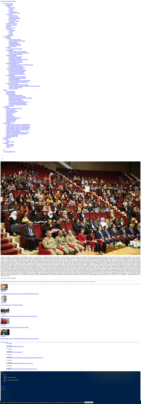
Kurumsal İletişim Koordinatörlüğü (17, 76)
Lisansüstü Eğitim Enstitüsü (15, 48)
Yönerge (11, 31)
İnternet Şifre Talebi (11, 120)
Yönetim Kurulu (13, 11)
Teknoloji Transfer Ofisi (12, 136)
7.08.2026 (3, 336)
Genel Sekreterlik (10, 91)
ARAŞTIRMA (7, 123)
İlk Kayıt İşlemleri (10, 110)
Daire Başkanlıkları (10, 94)
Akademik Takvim (10, 112)
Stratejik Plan (9, 35)
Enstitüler (8, 47)
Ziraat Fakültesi (13, 46)
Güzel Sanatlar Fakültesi (15, 39)
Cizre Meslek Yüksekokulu (15, 56)
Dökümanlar (9, 29)
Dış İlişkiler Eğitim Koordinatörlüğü (14, 68)
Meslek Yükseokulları (11, 55)
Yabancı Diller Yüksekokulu (16, 54)
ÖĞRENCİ (6, 107)
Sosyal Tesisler (12, 19)
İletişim (8, 147)
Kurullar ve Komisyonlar (12, 83)
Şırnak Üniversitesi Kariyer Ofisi (14, 108)
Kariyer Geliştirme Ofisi (12, 135)
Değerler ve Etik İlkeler (11, 23)
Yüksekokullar (9, 50)
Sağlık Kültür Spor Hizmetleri (13, 117)
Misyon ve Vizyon (10, 27)
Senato (11, 10)
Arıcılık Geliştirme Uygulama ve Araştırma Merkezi (18, 124)
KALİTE (6, 139)
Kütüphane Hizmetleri (11, 119)
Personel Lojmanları (14, 21)
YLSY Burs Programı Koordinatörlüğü (18, 82)
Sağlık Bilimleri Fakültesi (15, 44)
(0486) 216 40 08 (12, 377)
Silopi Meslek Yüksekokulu (15, 60)
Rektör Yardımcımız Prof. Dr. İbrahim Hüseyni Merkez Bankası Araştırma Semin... (20, 338)
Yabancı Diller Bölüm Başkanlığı (17, 67)
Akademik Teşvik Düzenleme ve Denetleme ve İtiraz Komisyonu (24, 86)
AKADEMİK (7, 37)
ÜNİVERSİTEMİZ (8, 3)
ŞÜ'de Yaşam (9, 14)
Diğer (10, 33)
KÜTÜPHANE (7, 137)
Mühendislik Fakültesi (14, 43)
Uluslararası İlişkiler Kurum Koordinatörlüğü (19, 80)
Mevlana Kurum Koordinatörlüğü (17, 74)
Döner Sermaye (10, 106)
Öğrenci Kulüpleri (10, 116)
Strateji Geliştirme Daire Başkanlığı (17, 103)
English (10, 152)
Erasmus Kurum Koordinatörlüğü (17, 71)
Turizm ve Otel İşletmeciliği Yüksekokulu (19, 52)
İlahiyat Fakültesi (13, 42)
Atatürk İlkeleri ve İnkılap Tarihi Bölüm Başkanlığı (21, 64)
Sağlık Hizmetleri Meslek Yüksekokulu (18, 59)
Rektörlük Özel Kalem (14, 13)
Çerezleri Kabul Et (89, 402)
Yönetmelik (12, 30)
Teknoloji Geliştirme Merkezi (13, 131)
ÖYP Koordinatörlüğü (14, 79)
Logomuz (8, 26)
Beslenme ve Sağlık (14, 17)
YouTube (9, 384)
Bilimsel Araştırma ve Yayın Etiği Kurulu (18, 84)
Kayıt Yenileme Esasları (11, 111)
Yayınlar (11, 34)
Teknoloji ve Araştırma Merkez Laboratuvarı (16, 133)
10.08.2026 (3, 324)
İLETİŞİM (6, 143)
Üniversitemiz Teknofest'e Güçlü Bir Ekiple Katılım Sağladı (14, 327)
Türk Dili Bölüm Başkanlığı (15, 66)
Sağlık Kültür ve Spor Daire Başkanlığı (18, 102)
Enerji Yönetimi (10, 141)
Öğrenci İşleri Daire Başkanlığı (16, 100)
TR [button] (4, 150)
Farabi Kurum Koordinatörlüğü (16, 72)
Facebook (3, 384)
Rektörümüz (12, 7)
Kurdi (13, 152)
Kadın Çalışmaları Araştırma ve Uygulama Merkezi (18, 127)
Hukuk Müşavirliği (10, 92)
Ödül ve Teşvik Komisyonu (15, 87)
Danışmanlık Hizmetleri (14, 18)
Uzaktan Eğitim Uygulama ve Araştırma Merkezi (17, 125)
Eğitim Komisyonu (13, 88)
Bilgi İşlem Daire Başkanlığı (16, 95)
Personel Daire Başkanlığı (15, 99)
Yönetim (8, 6)
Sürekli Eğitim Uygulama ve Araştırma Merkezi (17, 129)
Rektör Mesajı (9, 5)
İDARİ (5, 90)
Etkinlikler (11, 22)
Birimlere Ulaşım (10, 121)
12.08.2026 (3, 313)
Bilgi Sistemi (9, 113)
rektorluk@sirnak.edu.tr (13, 380)
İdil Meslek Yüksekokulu (15, 58)
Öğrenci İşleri (9, 115)
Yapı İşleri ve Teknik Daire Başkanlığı (18, 104)
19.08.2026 (3, 291)
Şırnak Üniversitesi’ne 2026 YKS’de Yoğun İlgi (12, 305)
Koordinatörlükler (10, 75)
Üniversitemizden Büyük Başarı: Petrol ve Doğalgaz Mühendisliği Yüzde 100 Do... (20, 293)
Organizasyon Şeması (11, 25)
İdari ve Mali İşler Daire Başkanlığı (17, 96)
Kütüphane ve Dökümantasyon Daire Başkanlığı (20, 98)
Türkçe (5, 152)
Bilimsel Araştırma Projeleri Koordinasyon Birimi (17, 132)
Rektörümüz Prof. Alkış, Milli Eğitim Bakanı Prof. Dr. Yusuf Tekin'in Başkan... (19, 316)
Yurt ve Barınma (13, 15)
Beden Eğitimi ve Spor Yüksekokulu (17, 51)
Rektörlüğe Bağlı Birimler (12, 63)
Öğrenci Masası (10, 144)
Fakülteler (8, 38)
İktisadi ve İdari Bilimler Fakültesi (17, 41)
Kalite (7, 140)
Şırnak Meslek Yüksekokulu (16, 62)
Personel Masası (10, 145)
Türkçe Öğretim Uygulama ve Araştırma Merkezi (17, 128)
